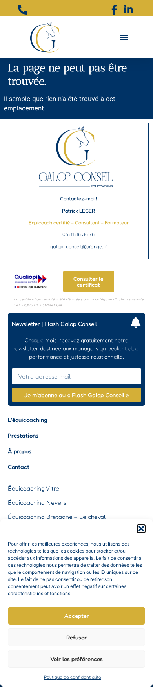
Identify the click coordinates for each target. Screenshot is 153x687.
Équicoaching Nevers (37, 502)
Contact (18, 467)
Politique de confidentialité (72, 677)
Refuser (76, 637)
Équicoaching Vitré (33, 488)
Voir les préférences (76, 659)
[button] (141, 529)
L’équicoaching (27, 419)
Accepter (76, 615)
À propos (19, 451)
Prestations (23, 435)
